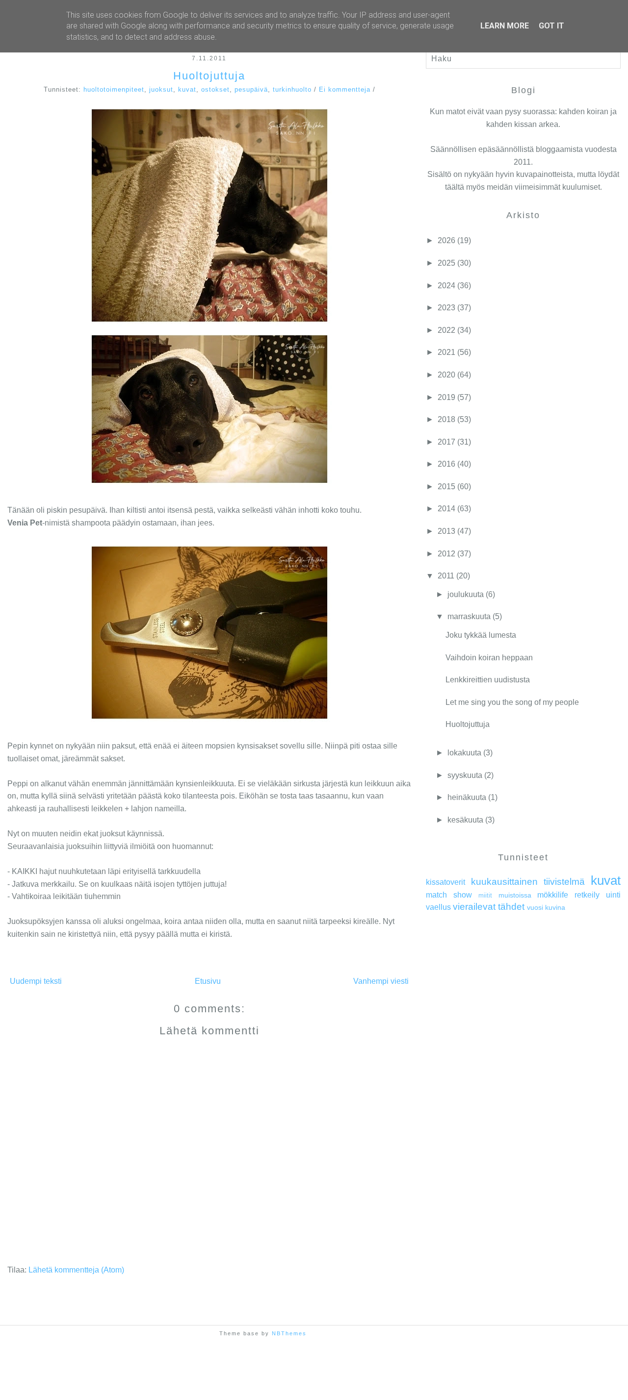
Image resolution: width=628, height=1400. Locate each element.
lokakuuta (464, 753)
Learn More (504, 25)
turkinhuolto (292, 89)
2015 (446, 486)
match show (449, 895)
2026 (446, 240)
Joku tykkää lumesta (480, 635)
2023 (446, 307)
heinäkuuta (466, 797)
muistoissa (514, 895)
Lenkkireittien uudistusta (487, 679)
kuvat (187, 89)
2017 (446, 442)
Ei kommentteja (344, 89)
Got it (551, 25)
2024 (446, 285)
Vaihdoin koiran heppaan (489, 657)
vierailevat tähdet (488, 906)
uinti (613, 895)
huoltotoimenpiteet (113, 89)
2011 (446, 576)
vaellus (438, 907)
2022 (446, 330)
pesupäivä (251, 89)
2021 (446, 352)
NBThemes (289, 1333)
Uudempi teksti (36, 981)
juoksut (161, 89)
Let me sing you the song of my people (512, 702)
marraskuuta (469, 616)
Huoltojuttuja (209, 76)
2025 (446, 263)
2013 (446, 531)
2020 (446, 375)
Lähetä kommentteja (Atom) (76, 1270)
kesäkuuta (465, 820)
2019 (446, 397)
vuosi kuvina (546, 907)
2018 (446, 419)
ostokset (215, 89)
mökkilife (552, 895)
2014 (446, 508)
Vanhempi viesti (381, 981)
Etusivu (208, 981)
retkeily (587, 895)
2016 (446, 464)
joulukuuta (465, 594)
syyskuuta (464, 775)
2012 (446, 554)
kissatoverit (445, 882)
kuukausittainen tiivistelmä (528, 881)
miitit (485, 895)
